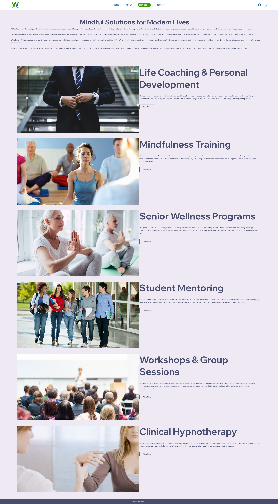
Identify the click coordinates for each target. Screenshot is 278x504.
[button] (265, 6)
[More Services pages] (148, 5)
